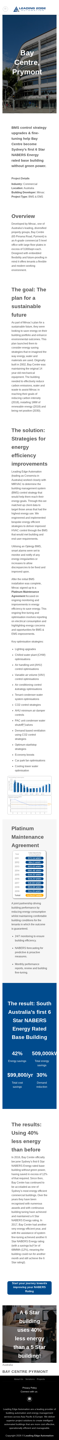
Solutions (30, 1379)
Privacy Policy (29, 1387)
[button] (5, 9)
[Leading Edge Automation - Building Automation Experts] (29, 9)
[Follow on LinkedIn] (29, 1399)
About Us (18, 1379)
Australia (7, 1364)
